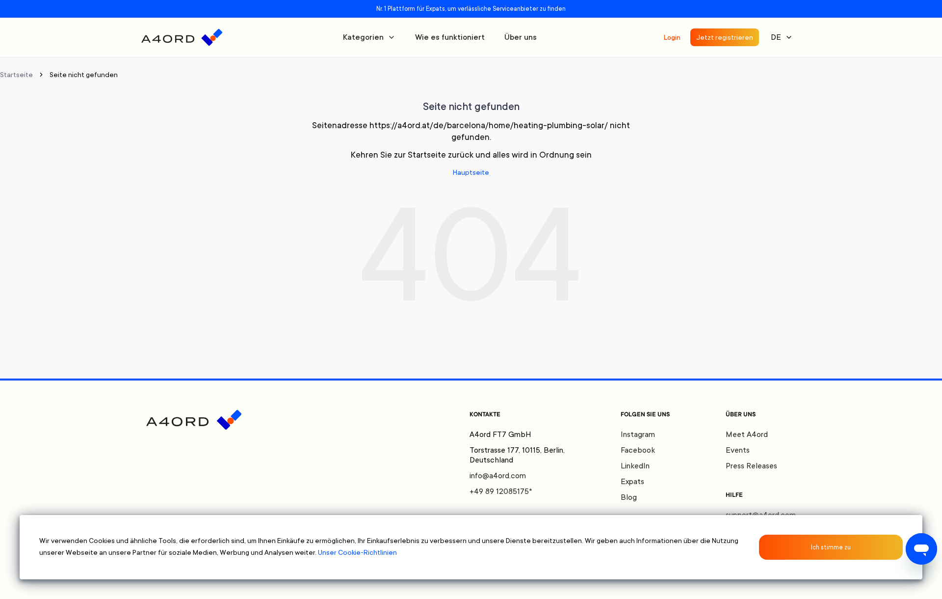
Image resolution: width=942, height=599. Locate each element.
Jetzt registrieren (724, 37)
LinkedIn (635, 466)
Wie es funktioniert (450, 37)
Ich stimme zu (831, 547)
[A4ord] (181, 37)
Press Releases (751, 466)
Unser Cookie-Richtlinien (357, 552)
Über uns (520, 37)
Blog (629, 497)
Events (738, 450)
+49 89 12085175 (501, 491)
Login (671, 37)
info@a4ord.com (498, 475)
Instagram (638, 434)
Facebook (638, 450)
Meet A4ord (747, 434)
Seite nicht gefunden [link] (84, 75)
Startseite (16, 75)
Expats (632, 481)
